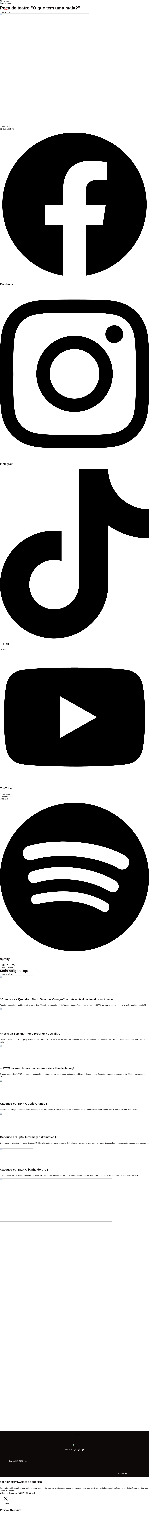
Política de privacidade (22, 1467)
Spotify (5, 959)
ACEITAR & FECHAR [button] (26, 1493)
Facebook (6, 284)
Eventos (8, 20)
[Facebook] (74, 278)
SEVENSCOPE (134, 1474)
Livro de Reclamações (23, 1469)
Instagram (6, 464)
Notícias (8, 31)
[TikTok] (74, 638)
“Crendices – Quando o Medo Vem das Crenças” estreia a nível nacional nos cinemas (57, 999)
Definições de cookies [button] (8, 1493)
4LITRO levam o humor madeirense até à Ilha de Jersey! (37, 1068)
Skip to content (5, 1)
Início (6, 9)
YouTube (6, 788)
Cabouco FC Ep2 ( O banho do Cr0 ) (24, 1169)
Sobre (7, 15)
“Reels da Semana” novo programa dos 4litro (30, 1033)
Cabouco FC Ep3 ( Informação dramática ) (28, 1137)
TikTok (4, 643)
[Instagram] (74, 458)
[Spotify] (74, 953)
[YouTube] (74, 782)
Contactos (9, 26)
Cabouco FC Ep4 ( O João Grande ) (23, 1103)
